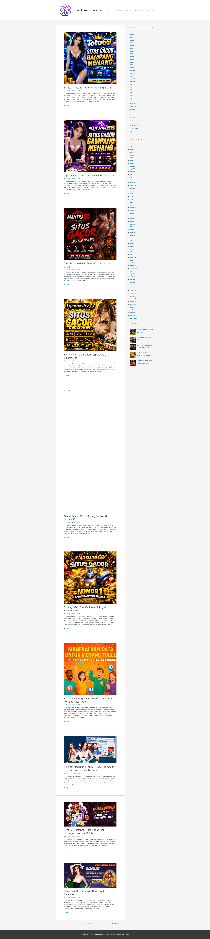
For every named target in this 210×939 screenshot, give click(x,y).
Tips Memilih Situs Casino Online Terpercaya (89, 175)
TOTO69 (132, 115)
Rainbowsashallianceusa (91, 10)
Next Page (114, 923)
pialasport (132, 34)
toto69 (131, 194)
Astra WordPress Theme (122, 934)
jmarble (132, 213)
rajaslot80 (132, 218)
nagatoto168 (133, 304)
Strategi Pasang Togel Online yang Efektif (88, 87)
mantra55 (132, 109)
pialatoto (132, 227)
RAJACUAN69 (134, 128)
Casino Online (139, 10)
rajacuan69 (133, 210)
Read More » (67, 105)
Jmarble (132, 131)
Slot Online (129, 10)
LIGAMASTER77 (134, 123)
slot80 (131, 84)
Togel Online (149, 10)
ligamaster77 (133, 205)
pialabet (132, 51)
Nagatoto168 (133, 268)
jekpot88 (132, 70)
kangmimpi (133, 103)
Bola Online (120, 10)
